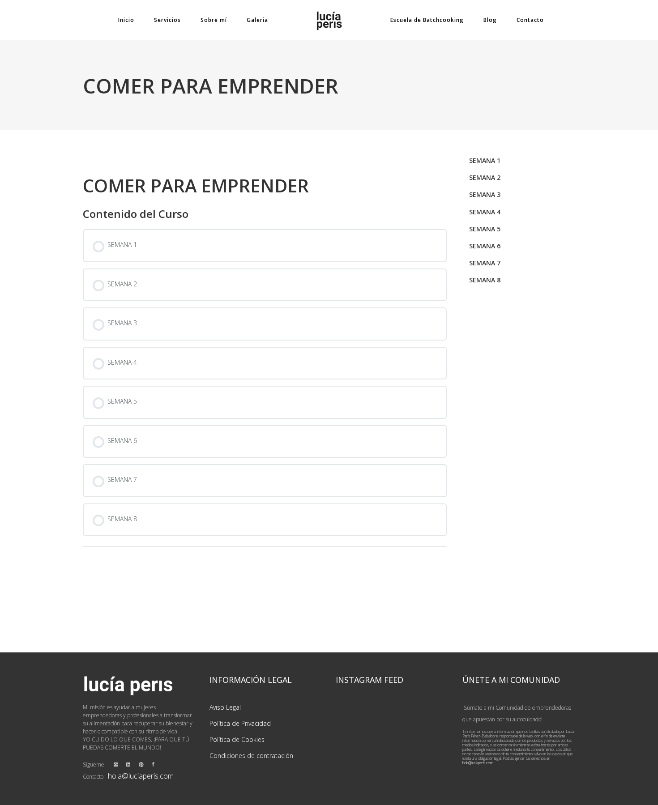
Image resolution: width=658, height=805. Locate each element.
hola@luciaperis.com (141, 776)
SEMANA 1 (484, 160)
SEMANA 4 (484, 212)
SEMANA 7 (484, 263)
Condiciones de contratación (251, 755)
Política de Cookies (237, 739)
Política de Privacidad (240, 723)
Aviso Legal (225, 707)
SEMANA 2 (484, 177)
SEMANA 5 (484, 229)
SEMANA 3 (484, 194)
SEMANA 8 (484, 280)
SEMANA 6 (484, 246)
